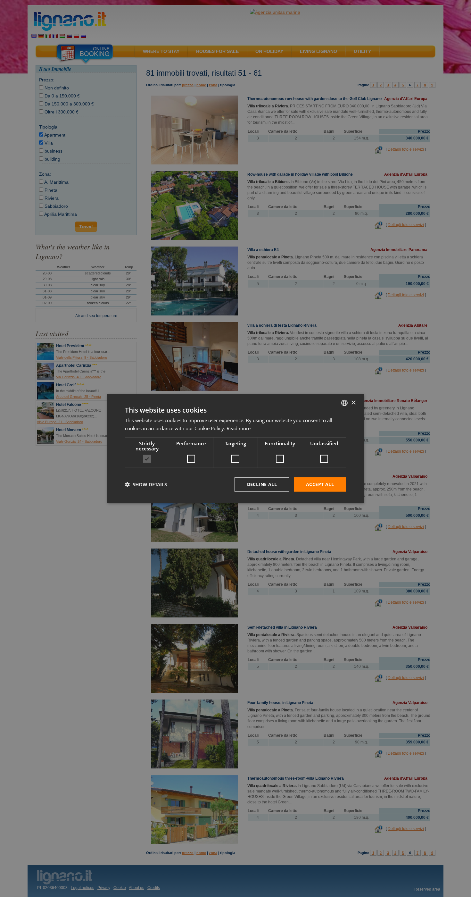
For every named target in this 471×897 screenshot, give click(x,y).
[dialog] (235, 448)
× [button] (353, 402)
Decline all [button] (262, 484)
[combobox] (344, 403)
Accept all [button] (320, 484)
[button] (146, 484)
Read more (239, 428)
